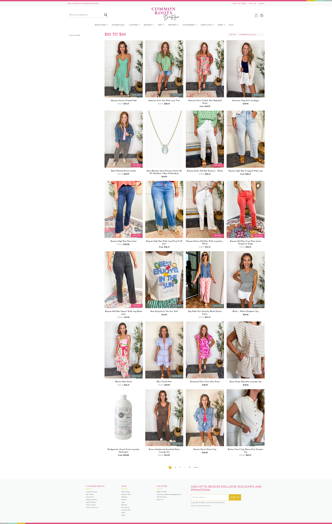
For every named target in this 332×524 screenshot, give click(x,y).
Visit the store (239, 3)
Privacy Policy (91, 505)
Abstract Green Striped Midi (124, 101)
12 (189, 467)
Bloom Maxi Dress (123, 382)
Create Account (91, 492)
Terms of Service (92, 507)
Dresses (148, 25)
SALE (231, 25)
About (262, 3)
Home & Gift (206, 25)
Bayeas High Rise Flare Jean (124, 241)
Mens (221, 25)
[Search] (105, 15)
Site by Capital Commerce (201, 506)
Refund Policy (91, 502)
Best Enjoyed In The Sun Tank (164, 311)
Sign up (235, 497)
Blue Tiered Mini (164, 382)
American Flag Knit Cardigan (245, 101)
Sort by (232, 34)
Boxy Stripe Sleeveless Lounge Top (245, 382)
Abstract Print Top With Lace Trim (164, 101)
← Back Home (73, 35)
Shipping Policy (91, 499)
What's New (100, 25)
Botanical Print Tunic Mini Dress (205, 382)
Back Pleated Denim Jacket (123, 171)
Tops (160, 25)
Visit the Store (162, 497)
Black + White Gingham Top (245, 311)
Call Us (252, 3)
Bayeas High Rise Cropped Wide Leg (245, 171)
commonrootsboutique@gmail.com (169, 494)
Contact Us (90, 497)
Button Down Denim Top (204, 449)
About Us (160, 499)
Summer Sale (118, 25)
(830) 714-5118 (161, 492)
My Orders (90, 494)
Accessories (189, 25)
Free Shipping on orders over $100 (83, 3)
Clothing (133, 25)
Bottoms (172, 25)
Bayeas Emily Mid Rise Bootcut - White (205, 171)
